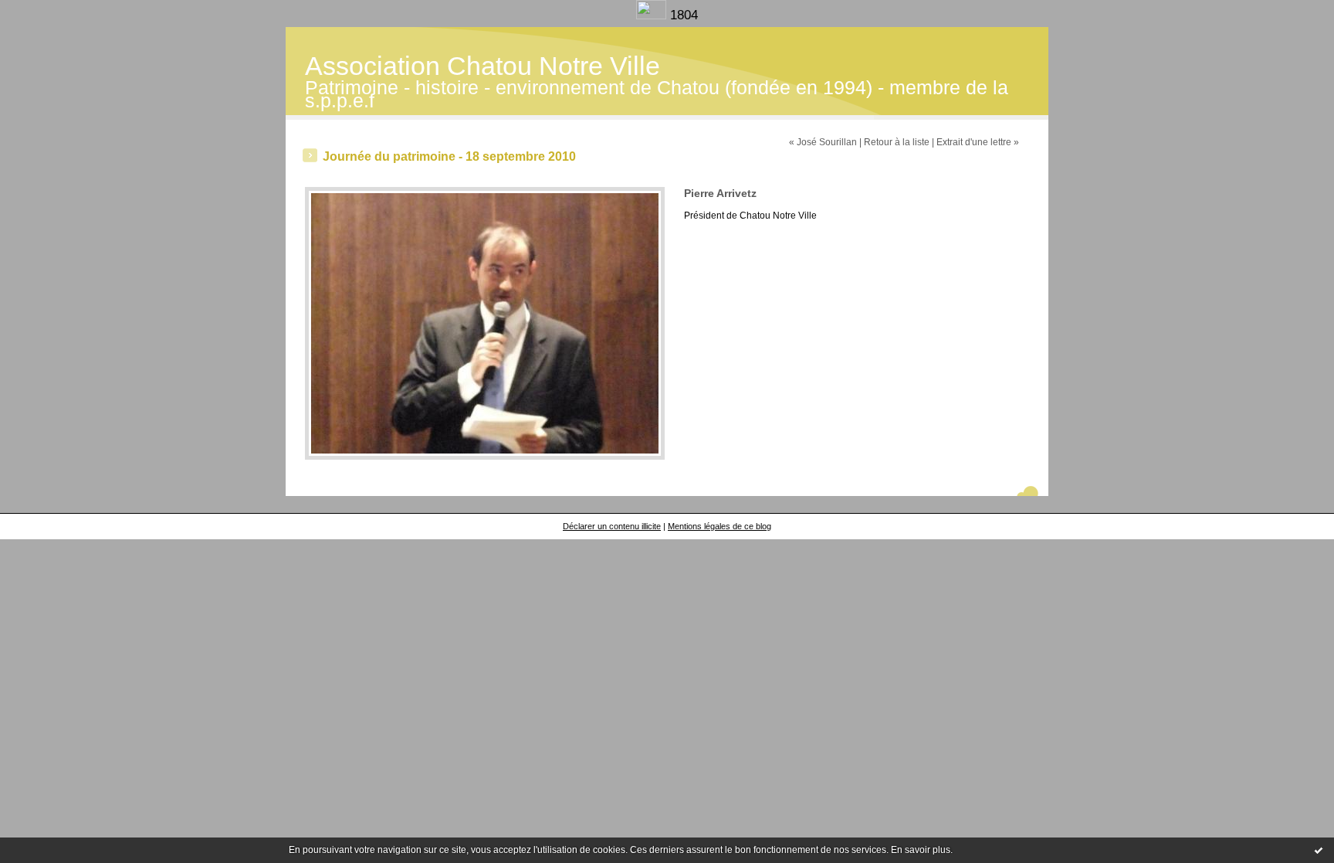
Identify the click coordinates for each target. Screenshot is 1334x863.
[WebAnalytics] (653, 15)
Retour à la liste (896, 142)
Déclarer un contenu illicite (612, 526)
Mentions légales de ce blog (719, 526)
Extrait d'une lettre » (977, 142)
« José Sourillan (823, 142)
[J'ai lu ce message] (1318, 850)
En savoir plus (920, 849)
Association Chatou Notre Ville (482, 66)
